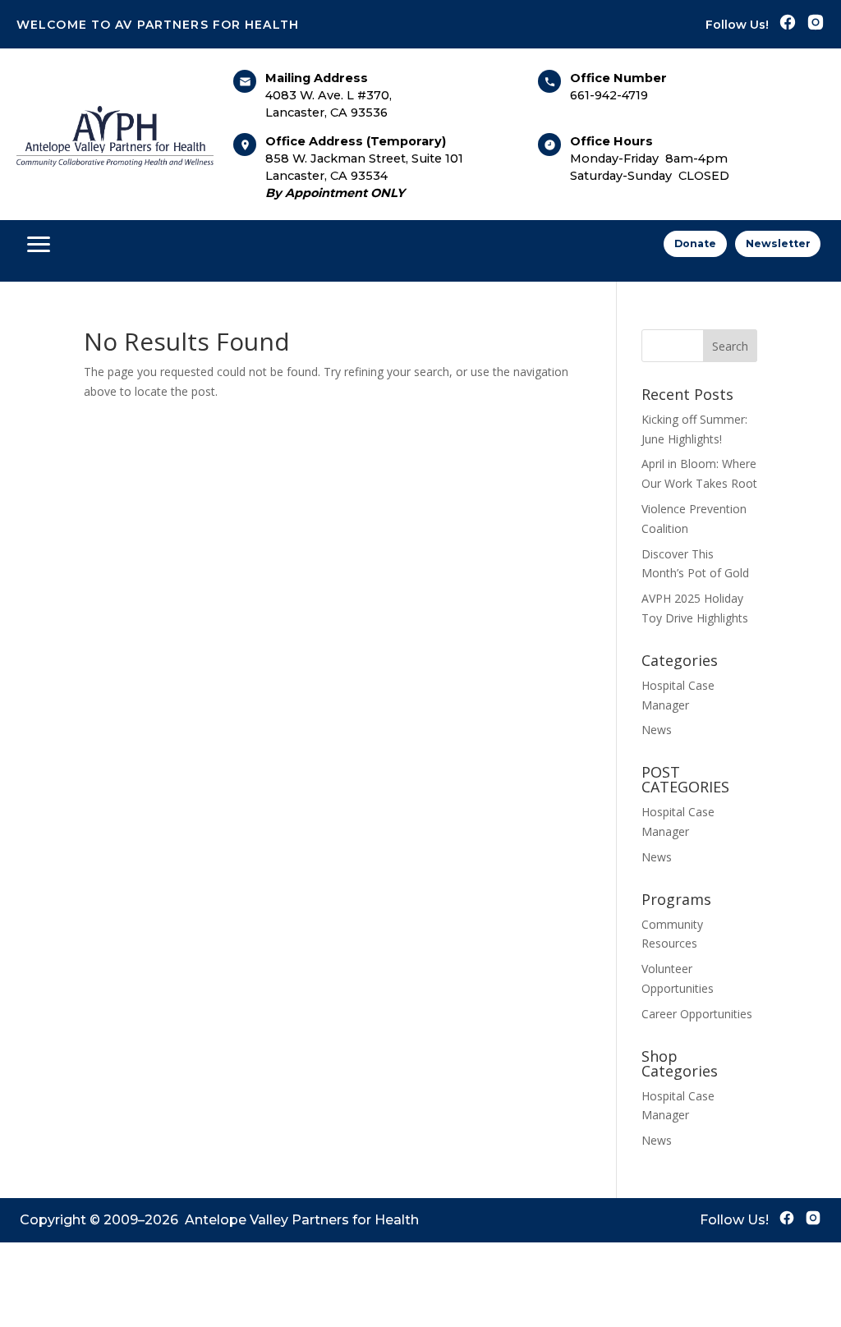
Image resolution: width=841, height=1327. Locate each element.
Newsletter (778, 243)
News (656, 729)
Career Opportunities (696, 1014)
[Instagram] (816, 24)
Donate (695, 243)
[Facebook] (788, 24)
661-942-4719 (609, 95)
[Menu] (39, 243)
